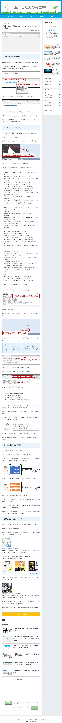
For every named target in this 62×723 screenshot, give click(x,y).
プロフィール (36, 719)
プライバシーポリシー (29, 719)
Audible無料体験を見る (21, 614)
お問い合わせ (43, 719)
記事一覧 (21, 719)
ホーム (17, 719)
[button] (59, 110)
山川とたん (52, 30)
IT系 (4, 620)
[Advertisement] (21, 689)
